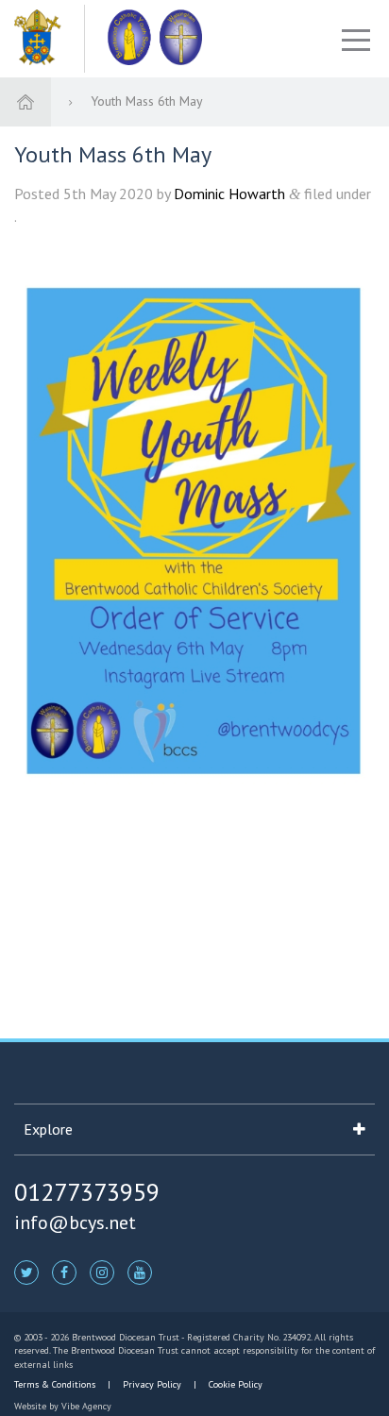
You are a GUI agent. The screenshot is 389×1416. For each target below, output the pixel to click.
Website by (62, 1406)
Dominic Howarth (229, 193)
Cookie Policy (234, 1384)
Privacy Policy (152, 1384)
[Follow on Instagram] (102, 1271)
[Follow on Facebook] (64, 1271)
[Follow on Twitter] (26, 1271)
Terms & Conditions (56, 1384)
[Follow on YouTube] (139, 1271)
